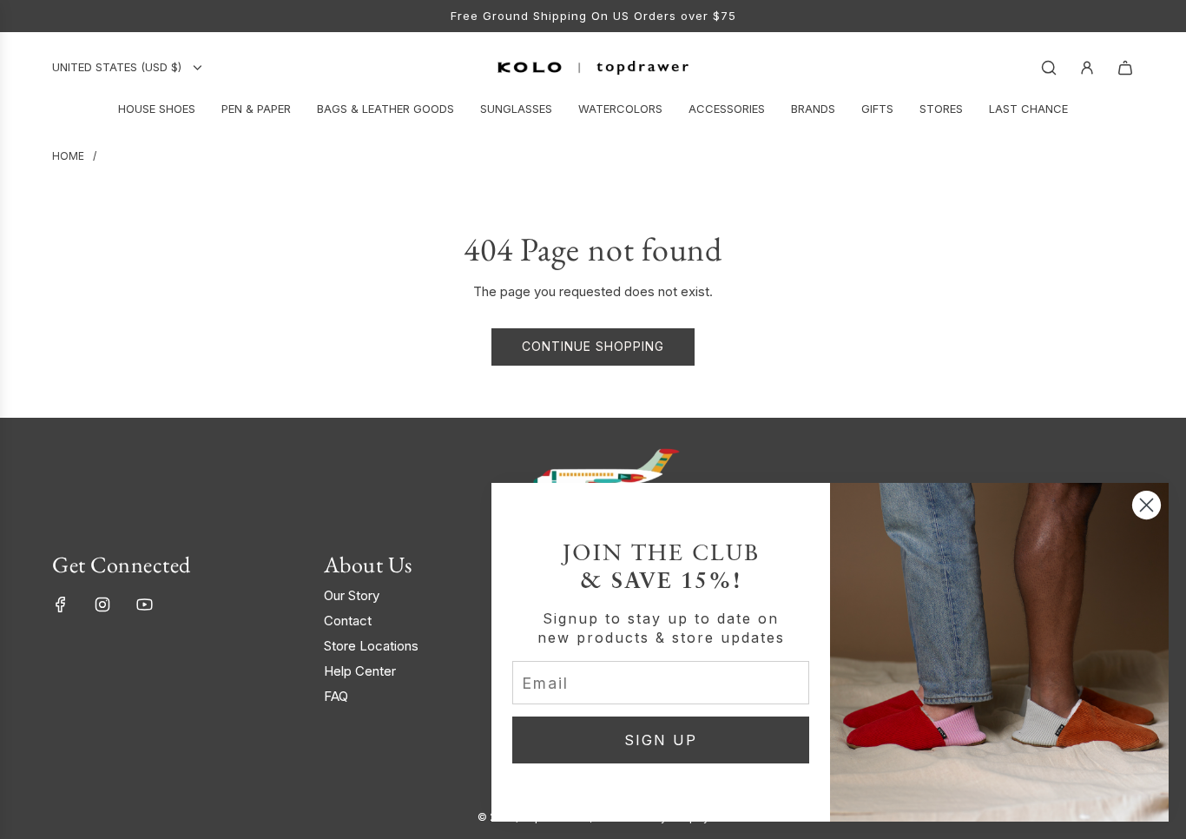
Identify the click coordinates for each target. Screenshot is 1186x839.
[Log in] (1087, 68)
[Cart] (1125, 68)
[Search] (1049, 68)
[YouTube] (144, 604)
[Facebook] (61, 604)
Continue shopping (593, 346)
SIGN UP (660, 740)
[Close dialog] (1146, 505)
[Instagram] (102, 604)
